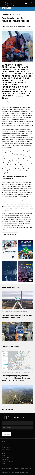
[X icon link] (23, 417)
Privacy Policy (6, 459)
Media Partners (6, 457)
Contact (4, 463)
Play (3, 445)
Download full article (9, 234)
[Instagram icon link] (20, 417)
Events (3, 451)
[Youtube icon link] (18, 417)
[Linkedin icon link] (15, 417)
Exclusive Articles (6, 447)
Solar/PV (4, 443)
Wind (3, 441)
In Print (3, 453)
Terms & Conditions (7, 461)
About (3, 455)
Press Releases (6, 449)
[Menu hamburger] (26, 4)
